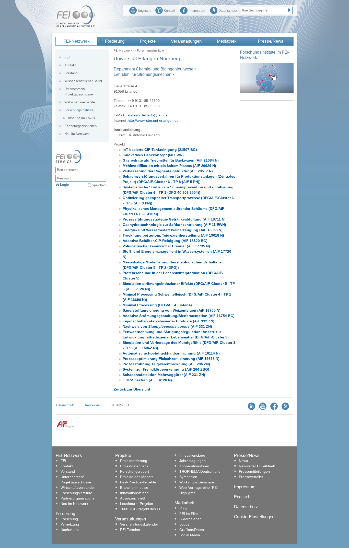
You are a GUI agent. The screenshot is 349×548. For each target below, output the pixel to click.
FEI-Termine (130, 530)
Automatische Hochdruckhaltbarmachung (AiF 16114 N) (171, 353)
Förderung (114, 41)
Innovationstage (192, 455)
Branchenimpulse (134, 487)
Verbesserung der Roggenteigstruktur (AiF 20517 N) (168, 171)
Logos (184, 524)
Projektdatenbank (134, 466)
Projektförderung (133, 461)
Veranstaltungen (186, 41)
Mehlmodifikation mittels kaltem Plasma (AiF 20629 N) (169, 166)
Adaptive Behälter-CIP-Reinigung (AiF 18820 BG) (165, 241)
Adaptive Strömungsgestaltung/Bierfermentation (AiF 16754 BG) (179, 316)
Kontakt (169, 11)
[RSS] (285, 409)
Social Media (189, 535)
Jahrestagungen (192, 461)
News (243, 461)
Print (183, 508)
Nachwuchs (70, 530)
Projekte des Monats (136, 477)
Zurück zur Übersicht (132, 389)
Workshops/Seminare (196, 482)
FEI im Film (188, 514)
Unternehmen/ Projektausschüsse (78, 91)
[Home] (75, 26)
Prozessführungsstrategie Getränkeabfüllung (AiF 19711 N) (174, 219)
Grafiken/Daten (191, 530)
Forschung (69, 519)
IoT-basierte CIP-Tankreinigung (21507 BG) (160, 150)
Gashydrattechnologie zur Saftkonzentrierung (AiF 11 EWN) (174, 225)
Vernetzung (70, 524)
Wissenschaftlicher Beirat (83, 81)
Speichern (99, 185)
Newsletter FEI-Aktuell (257, 466)
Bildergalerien (190, 519)
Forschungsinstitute (150, 50)
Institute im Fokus (81, 118)
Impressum (197, 11)
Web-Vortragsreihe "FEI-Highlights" (199, 490)
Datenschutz (227, 11)
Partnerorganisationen (80, 126)
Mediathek (227, 41)
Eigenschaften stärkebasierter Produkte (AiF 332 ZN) (168, 321)
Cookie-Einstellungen (254, 516)
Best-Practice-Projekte (138, 482)
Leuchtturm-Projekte (136, 504)
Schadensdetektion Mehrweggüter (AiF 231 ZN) (164, 375)
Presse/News (270, 41)
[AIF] (65, 427)
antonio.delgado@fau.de (148, 115)
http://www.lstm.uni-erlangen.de (153, 120)
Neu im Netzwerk (77, 134)
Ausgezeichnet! (132, 498)
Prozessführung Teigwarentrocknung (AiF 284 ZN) (166, 364)
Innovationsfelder (134, 493)
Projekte (148, 41)
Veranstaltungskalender (139, 524)
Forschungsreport (134, 471)
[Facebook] (274, 409)
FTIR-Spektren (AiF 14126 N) (147, 380)
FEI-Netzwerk (76, 41)
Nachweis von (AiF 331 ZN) (167, 326)
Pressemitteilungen (254, 471)
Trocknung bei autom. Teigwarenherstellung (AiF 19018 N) (173, 235)
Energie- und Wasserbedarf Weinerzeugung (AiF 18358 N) (173, 230)
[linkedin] (251, 409)
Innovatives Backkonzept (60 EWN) (153, 155)
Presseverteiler (251, 477)
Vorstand (70, 73)
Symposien (188, 477)
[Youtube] (262, 409)
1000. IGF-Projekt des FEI (141, 509)
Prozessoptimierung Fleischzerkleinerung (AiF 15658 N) (171, 359)
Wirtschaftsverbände (79, 102)
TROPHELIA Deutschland (199, 471)
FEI (67, 57)
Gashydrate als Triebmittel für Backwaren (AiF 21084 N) (171, 160)
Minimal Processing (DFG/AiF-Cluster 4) (157, 305)
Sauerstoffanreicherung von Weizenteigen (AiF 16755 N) (171, 310)
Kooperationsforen (194, 466)
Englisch (144, 11)
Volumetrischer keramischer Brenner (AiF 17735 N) (166, 246)
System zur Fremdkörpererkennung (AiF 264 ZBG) (166, 369)
